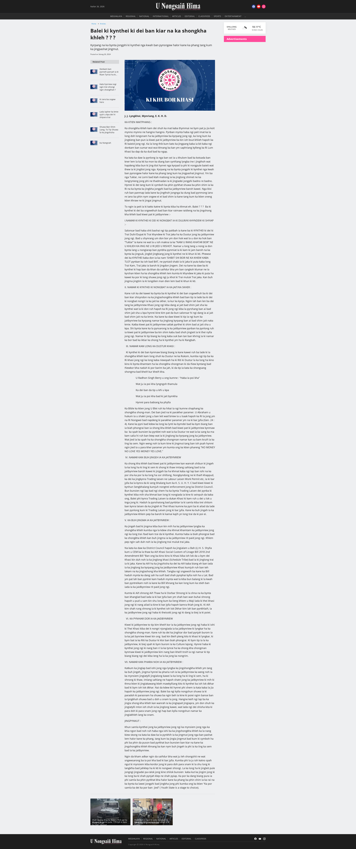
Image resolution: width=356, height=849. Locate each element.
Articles (176, 16)
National (144, 16)
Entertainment (233, 16)
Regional (131, 16)
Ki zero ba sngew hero (107, 100)
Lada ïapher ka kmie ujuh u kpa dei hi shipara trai (109, 114)
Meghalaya (116, 16)
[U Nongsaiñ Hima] (178, 6)
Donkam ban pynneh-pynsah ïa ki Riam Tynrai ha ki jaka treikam (109, 72)
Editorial (190, 16)
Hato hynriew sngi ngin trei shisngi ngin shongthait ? (108, 87)
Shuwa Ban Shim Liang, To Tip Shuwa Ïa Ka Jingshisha (109, 130)
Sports (217, 16)
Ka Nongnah (105, 143)
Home (94, 24)
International (161, 16)
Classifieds (204, 16)
